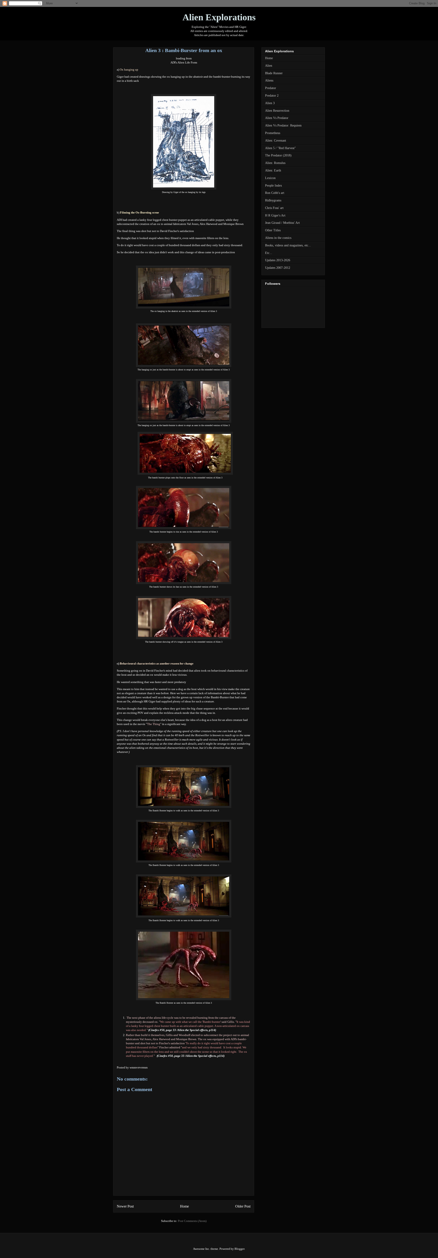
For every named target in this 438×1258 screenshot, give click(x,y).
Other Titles (273, 230)
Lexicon (270, 178)
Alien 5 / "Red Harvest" (280, 148)
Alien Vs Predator (276, 118)
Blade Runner (274, 73)
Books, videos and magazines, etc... (288, 245)
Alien (268, 65)
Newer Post (125, 1206)
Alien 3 (270, 103)
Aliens (269, 80)
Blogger (239, 1248)
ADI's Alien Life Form (183, 62)
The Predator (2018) (278, 155)
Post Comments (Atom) (192, 1221)
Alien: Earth (273, 170)
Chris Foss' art (274, 208)
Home (184, 1206)
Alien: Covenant (275, 140)
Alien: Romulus (275, 163)
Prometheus (272, 133)
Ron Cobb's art (274, 193)
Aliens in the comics (278, 238)
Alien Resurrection (277, 110)
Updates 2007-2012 (277, 267)
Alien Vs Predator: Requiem (283, 125)
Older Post (242, 1206)
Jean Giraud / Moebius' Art (282, 222)
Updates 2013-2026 (277, 260)
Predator (270, 88)
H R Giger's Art (275, 215)
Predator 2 (272, 95)
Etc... (268, 253)
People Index (273, 185)
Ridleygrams (273, 200)
